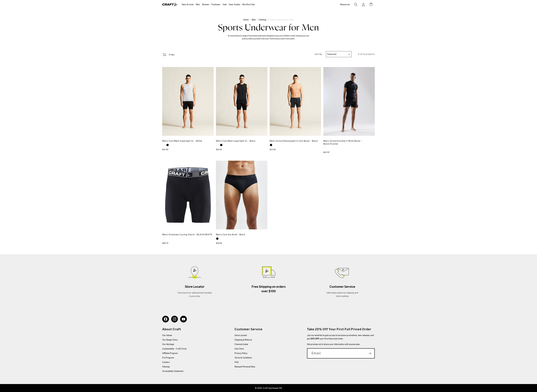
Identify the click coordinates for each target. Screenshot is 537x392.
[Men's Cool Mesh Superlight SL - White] (163, 145)
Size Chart (239, 348)
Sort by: (319, 54)
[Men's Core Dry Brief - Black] (217, 238)
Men (198, 4)
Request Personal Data (245, 366)
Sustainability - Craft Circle (174, 348)
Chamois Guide (241, 344)
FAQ (237, 362)
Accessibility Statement (172, 371)
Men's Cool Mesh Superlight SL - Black (235, 141)
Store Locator (241, 335)
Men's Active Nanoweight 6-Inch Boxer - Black (294, 141)
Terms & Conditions (243, 357)
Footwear (215, 4)
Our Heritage (168, 344)
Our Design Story (170, 339)
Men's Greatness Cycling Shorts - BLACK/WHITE (187, 234)
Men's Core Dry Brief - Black (230, 234)
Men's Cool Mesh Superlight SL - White (182, 141)
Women (205, 4)
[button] (188, 4)
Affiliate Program (170, 353)
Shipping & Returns (243, 339)
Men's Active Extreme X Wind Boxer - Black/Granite (342, 142)
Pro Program (168, 357)
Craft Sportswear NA (272, 388)
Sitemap (166, 366)
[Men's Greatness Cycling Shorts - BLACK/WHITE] (163, 238)
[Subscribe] (370, 353)
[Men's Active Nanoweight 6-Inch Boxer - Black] (271, 145)
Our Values (167, 335)
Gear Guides (234, 4)
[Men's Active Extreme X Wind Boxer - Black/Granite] (324, 147)
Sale (225, 4)
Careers (165, 362)
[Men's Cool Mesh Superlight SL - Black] (167, 145)
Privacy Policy (241, 353)
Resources (345, 4)
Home (246, 19)
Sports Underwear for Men (281, 19)
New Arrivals (188, 4)
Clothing (262, 19)
